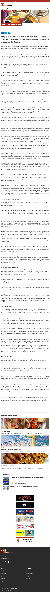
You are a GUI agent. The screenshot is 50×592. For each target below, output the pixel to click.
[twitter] (5, 563)
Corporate (3, 570)
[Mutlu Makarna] (25, 512)
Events (2, 575)
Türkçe (15, 1)
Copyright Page (3, 571)
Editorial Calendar (4, 576)
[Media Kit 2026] (25, 540)
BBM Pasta (3, 579)
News (27, 570)
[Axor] (25, 498)
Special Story (28, 578)
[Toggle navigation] (48, 4)
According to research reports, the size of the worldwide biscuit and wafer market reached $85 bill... (23, 468)
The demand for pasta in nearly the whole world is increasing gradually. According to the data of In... (23, 433)
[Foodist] (25, 526)
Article (27, 571)
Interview (27, 575)
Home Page (3, 590)
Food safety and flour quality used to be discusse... (19, 488)
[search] (47, 8)
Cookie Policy (8, 590)
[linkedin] (8, 563)
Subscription (3, 578)
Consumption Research (30, 573)
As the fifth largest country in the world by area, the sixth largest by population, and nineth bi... (22, 451)
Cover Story (28, 576)
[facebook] (2, 563)
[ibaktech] (25, 533)
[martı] (25, 519)
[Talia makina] (25, 505)
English (5, 1)
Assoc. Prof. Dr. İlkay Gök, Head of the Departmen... (19, 483)
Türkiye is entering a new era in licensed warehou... (19, 478)
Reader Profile (3, 573)
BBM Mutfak (28, 579)
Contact (2, 583)
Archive (2, 581)
